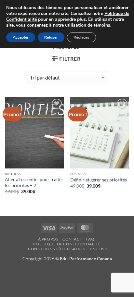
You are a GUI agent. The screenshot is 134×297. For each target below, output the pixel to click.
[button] (66, 59)
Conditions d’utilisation (57, 248)
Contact (72, 239)
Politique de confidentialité (66, 243)
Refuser (51, 37)
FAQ (90, 239)
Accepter (21, 37)
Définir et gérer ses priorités (98, 179)
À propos (48, 239)
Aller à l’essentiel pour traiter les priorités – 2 (34, 182)
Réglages (81, 37)
